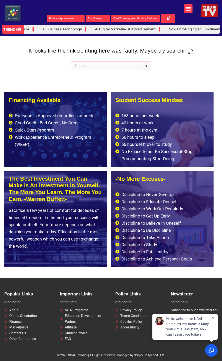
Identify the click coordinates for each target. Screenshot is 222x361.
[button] (188, 8)
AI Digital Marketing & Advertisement (119, 29)
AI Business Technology (56, 29)
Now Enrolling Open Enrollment (188, 29)
